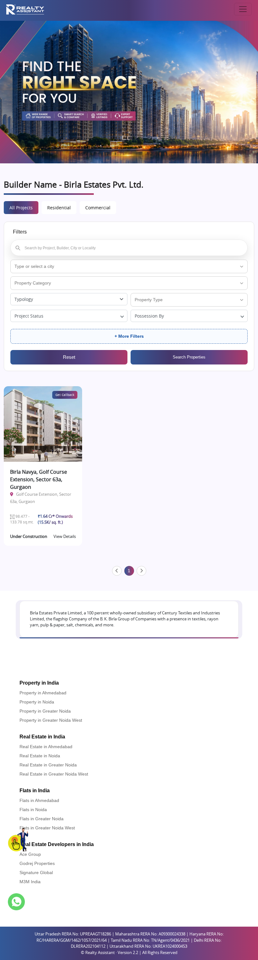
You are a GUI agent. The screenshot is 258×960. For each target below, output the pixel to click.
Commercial (97, 208)
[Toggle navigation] (243, 9)
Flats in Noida (33, 809)
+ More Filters (129, 336)
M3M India (30, 881)
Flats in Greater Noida (42, 818)
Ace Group (30, 854)
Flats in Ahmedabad (39, 800)
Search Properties (189, 357)
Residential (59, 208)
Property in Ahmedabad (43, 692)
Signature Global (36, 872)
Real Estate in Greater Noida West (54, 773)
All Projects (21, 208)
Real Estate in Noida (40, 755)
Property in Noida (37, 701)
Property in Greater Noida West (51, 720)
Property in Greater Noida (45, 711)
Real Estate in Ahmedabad (46, 746)
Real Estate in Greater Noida (48, 764)
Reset (69, 357)
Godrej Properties (37, 863)
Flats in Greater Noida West (47, 827)
